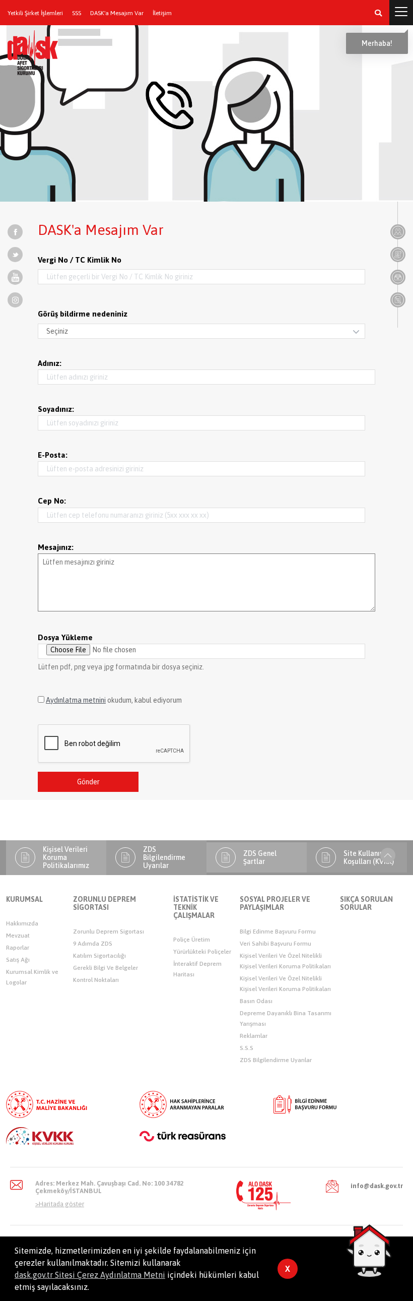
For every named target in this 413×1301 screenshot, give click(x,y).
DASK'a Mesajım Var (117, 13)
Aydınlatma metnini (76, 700)
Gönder (88, 782)
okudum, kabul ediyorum (114, 700)
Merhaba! (377, 43)
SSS (76, 13)
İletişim (162, 13)
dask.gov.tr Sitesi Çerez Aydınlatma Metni (90, 1274)
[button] (378, 12)
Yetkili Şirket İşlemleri (35, 13)
